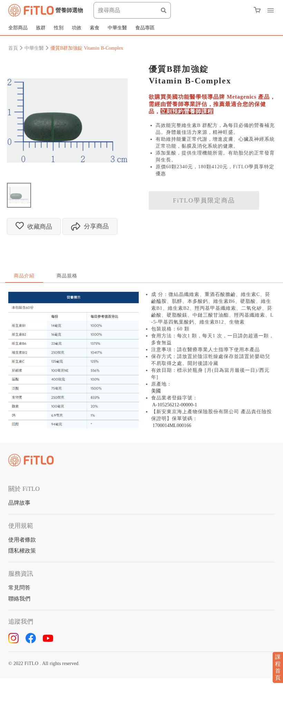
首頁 (13, 48)
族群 (41, 27)
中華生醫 (117, 27)
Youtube (48, 638)
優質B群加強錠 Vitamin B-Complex (86, 48)
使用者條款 (22, 540)
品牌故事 (19, 503)
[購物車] (257, 10)
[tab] (19, 195)
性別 (59, 27)
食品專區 (145, 27)
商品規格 (67, 275)
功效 (76, 27)
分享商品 (96, 226)
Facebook (31, 638)
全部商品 (18, 27)
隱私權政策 (22, 551)
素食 (94, 27)
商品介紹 (24, 275)
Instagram (13, 638)
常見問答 (19, 588)
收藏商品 (39, 226)
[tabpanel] (67, 120)
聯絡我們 (19, 599)
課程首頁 (278, 667)
